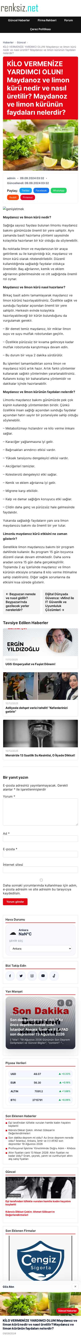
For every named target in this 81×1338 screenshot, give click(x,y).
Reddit (13, 197)
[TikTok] (54, 975)
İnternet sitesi (13, 865)
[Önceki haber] (60, 1003)
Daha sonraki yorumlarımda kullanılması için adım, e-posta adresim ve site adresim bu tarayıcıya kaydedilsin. (40, 889)
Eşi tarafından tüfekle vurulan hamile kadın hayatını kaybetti (39, 1124)
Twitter (25, 190)
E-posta (10, 849)
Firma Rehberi (47, 20)
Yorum (9, 796)
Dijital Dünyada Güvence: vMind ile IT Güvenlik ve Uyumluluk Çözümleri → (59, 602)
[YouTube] (43, 975)
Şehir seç (16, 940)
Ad (6, 833)
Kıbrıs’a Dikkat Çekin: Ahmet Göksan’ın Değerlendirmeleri (31, 1132)
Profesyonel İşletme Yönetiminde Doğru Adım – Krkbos (41, 1148)
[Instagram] (32, 975)
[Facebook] (10, 975)
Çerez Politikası (40, 29)
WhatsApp (58, 190)
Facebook (41, 190)
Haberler (8, 42)
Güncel (21, 42)
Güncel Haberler (19, 20)
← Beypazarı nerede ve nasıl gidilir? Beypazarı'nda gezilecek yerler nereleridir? (21, 602)
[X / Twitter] (21, 975)
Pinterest (28, 197)
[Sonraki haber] (69, 1003)
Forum (68, 20)
